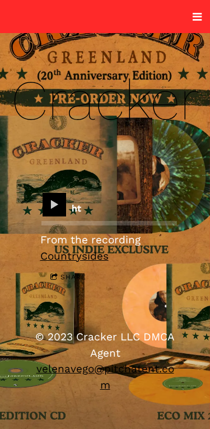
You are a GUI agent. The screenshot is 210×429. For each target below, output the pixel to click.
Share (73, 277)
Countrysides (74, 256)
